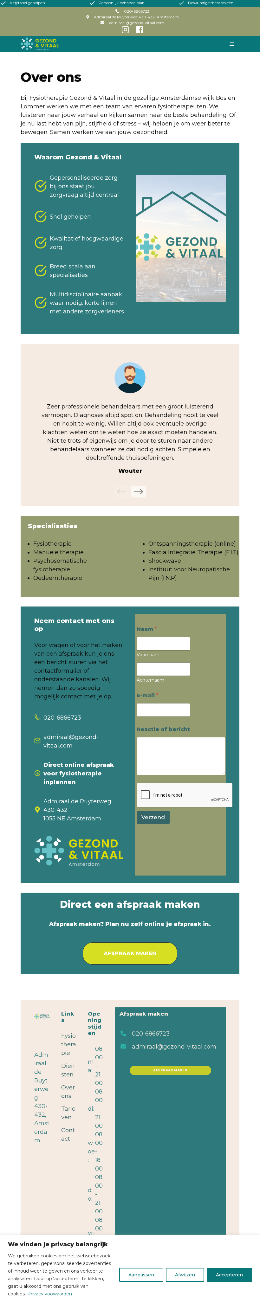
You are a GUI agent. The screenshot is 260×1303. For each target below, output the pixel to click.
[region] (130, 1269)
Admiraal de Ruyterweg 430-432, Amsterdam (136, 17)
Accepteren (229, 1275)
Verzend (153, 817)
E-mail (148, 695)
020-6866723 (151, 1033)
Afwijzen (185, 1275)
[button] (121, 491)
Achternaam (150, 680)
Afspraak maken (170, 1070)
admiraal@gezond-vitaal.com (174, 1046)
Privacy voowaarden (49, 1294)
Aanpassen (141, 1275)
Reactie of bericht (163, 729)
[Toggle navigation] (231, 43)
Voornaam (148, 655)
